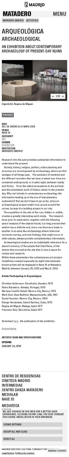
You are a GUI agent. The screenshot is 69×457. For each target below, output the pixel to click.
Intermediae (12, 385)
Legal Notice (8, 453)
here (16, 321)
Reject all (9, 439)
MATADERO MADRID (13, 20)
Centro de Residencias (21, 376)
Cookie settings (12, 424)
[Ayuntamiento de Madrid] (34, 4)
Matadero (17, 14)
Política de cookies (25, 453)
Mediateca (11, 406)
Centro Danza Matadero (22, 390)
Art (4, 139)
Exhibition (8, 145)
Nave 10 (8, 399)
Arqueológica (9, 328)
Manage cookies (57, 451)
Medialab (10, 395)
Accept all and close (15, 432)
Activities (32, 20)
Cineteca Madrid (16, 381)
